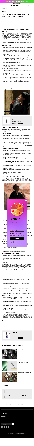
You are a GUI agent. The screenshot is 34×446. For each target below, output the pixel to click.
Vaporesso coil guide (5, 43)
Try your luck (17, 238)
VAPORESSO (16, 433)
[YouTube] (9, 427)
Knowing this (10, 138)
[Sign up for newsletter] (13, 424)
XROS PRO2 (8, 395)
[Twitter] (6, 427)
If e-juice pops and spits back (13, 305)
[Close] (26, 200)
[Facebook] (2, 427)
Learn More (8, 392)
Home (2, 404)
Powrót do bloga (5, 8)
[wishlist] (28, 5)
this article (9, 78)
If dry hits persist (16, 298)
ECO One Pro (24, 395)
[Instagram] (4, 427)
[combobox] (12, 230)
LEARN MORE (14, 123)
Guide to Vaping (6, 404)
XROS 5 (8, 389)
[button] (25, 5)
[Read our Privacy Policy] (23, 235)
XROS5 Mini (24, 389)
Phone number (12, 228)
